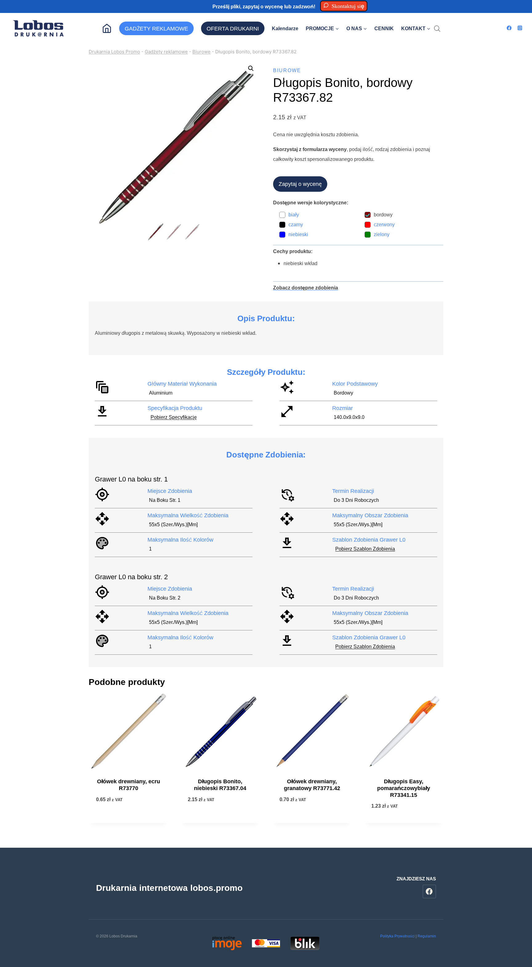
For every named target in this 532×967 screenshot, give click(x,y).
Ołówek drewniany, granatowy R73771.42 (312, 785)
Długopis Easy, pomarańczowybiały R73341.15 (403, 788)
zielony (381, 234)
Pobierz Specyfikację (174, 417)
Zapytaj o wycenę (300, 183)
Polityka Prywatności (397, 936)
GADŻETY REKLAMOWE (156, 28)
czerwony (384, 224)
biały (293, 214)
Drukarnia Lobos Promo (114, 52)
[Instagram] (520, 28)
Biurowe (201, 52)
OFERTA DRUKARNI (233, 28)
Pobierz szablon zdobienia (365, 548)
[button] (250, 68)
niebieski (298, 234)
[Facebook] (509, 28)
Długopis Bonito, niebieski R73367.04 (220, 785)
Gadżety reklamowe (166, 52)
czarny (295, 224)
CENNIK (384, 28)
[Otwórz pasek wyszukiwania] (437, 28)
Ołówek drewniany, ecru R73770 (128, 785)
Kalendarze (285, 28)
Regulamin (426, 936)
